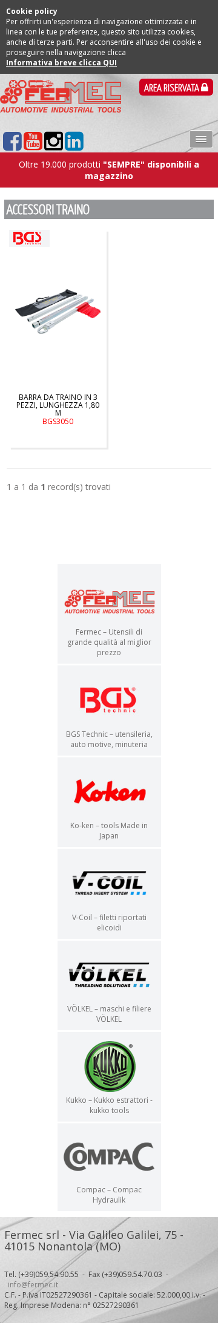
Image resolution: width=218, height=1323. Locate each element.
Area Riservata (172, 88)
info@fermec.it (33, 1284)
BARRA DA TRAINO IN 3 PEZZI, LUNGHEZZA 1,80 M (57, 409)
